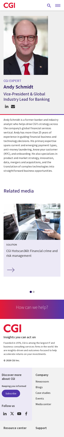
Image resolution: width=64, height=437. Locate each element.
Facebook (26, 414)
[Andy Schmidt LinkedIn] (7, 106)
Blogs (39, 387)
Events (40, 398)
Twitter (12, 414)
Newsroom (42, 381)
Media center (43, 404)
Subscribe (11, 393)
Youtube (19, 414)
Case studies (43, 393)
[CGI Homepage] (9, 5)
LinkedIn (5, 414)
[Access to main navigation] (58, 5)
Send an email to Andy (13, 106)
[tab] (30, 292)
